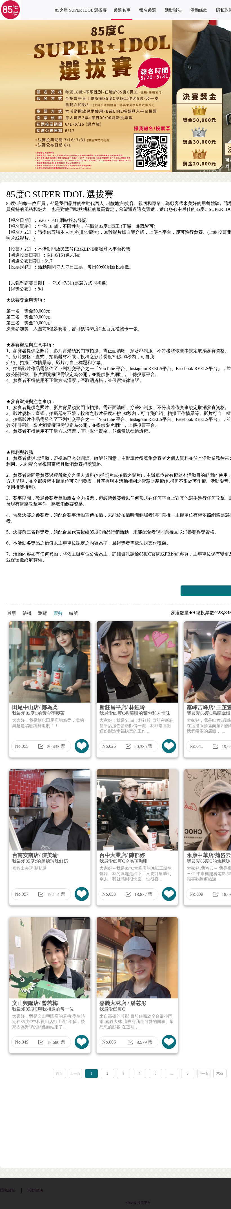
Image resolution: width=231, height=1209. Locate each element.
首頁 (59, 1073)
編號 (73, 613)
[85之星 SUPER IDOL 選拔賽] (10, 18)
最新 (11, 613)
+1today (130, 1203)
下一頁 (204, 1073)
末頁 (219, 1073)
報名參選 (147, 10)
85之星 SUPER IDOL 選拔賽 (81, 10)
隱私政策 (8, 1190)
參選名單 (122, 10)
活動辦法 (173, 10)
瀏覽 (42, 613)
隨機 (27, 613)
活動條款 (198, 10)
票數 (58, 613)
